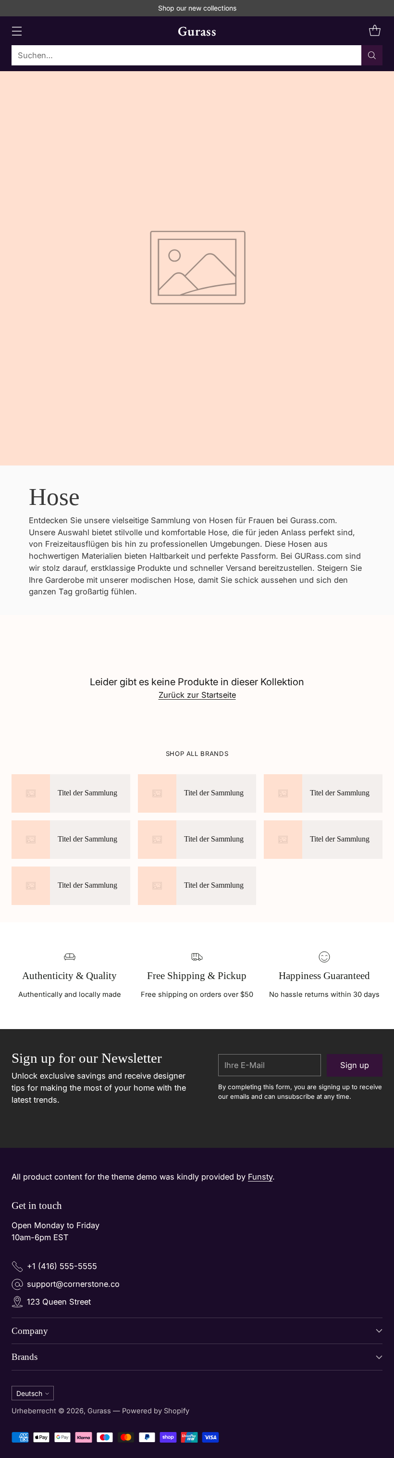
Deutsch (29, 1393)
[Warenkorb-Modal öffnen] (374, 31)
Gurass (99, 1411)
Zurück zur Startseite (197, 695)
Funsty (260, 1176)
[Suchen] (371, 55)
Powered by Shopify (155, 1411)
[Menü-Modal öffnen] (16, 31)
